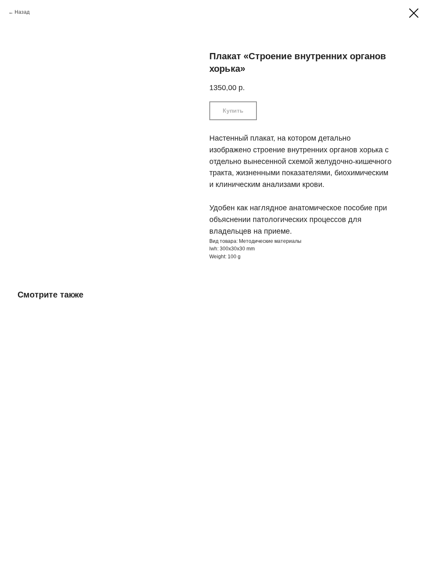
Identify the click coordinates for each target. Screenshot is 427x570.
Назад (22, 12)
